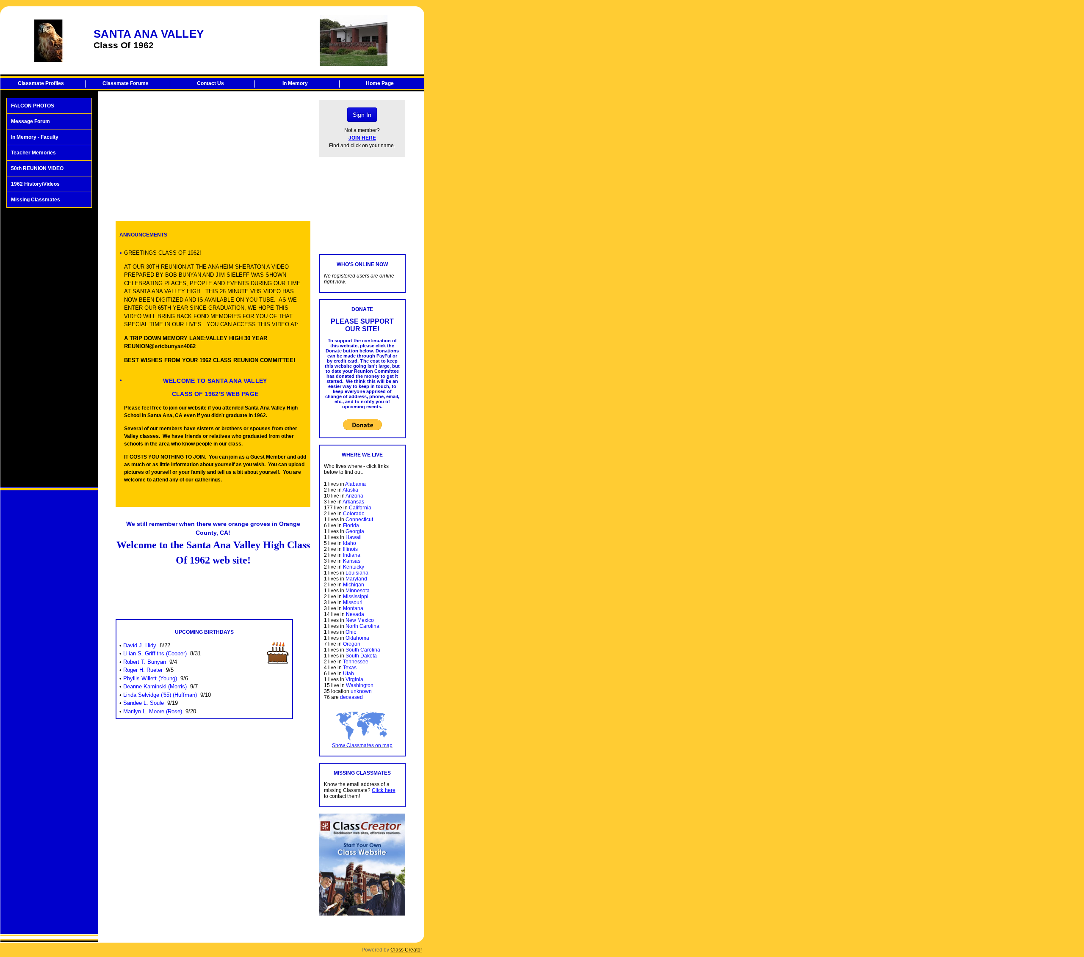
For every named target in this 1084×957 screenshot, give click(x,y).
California (360, 508)
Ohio (351, 632)
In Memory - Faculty (34, 137)
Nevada (355, 614)
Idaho (349, 543)
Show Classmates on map (362, 745)
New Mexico (360, 620)
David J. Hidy (139, 645)
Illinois (350, 549)
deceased (351, 697)
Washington (359, 685)
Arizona (354, 496)
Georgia (355, 531)
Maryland (356, 579)
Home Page (380, 83)
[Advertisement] (49, 347)
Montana (353, 608)
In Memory (295, 83)
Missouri (352, 602)
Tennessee (355, 662)
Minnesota (358, 591)
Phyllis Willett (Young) (150, 678)
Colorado (354, 514)
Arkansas (353, 502)
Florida (351, 525)
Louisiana (357, 573)
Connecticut (359, 519)
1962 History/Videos (35, 184)
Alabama (355, 484)
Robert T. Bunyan (144, 662)
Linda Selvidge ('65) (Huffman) (160, 695)
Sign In (362, 114)
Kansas (351, 561)
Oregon (351, 644)
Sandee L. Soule (143, 703)
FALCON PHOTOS (32, 106)
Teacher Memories (33, 153)
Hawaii (354, 537)
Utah (348, 673)
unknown (361, 691)
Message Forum (30, 121)
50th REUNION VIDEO (37, 168)
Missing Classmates (35, 200)
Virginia (354, 679)
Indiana (351, 555)
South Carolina (363, 650)
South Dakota (361, 656)
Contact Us (210, 83)
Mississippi (355, 597)
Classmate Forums (125, 83)
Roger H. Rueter (143, 670)
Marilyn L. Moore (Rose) (152, 711)
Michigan (353, 585)
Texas (350, 668)
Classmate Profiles (41, 83)
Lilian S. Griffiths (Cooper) (155, 653)
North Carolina (362, 626)
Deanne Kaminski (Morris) (155, 686)
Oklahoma (357, 638)
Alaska (350, 490)
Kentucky (353, 567)
